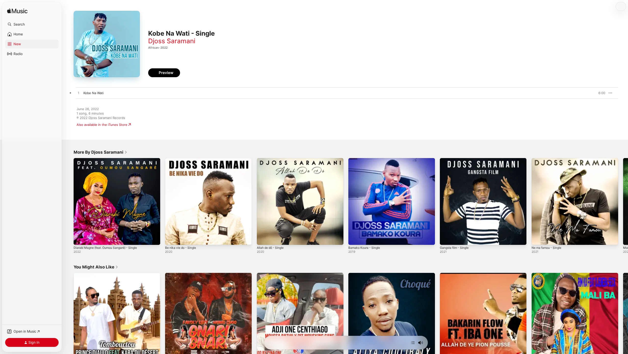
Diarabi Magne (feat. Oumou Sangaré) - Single (109, 160)
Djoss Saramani (171, 41)
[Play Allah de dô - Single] (263, 238)
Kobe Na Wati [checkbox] (93, 93)
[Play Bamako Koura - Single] (354, 238)
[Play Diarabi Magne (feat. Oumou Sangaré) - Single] (79, 238)
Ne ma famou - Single (548, 160)
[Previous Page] (68, 201)
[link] (100, 152)
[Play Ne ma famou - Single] (537, 238)
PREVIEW (599, 92)
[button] (31, 24)
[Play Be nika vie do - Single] (171, 238)
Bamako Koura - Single (365, 160)
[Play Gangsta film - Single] (446, 238)
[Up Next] (413, 342)
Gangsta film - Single (456, 160)
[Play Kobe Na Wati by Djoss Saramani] (78, 93)
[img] (17, 11)
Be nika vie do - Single (182, 160)
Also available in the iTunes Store (102, 125)
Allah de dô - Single (272, 160)
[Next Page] (623, 201)
